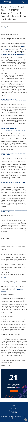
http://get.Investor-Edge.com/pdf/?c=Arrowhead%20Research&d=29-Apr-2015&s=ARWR (13, 129)
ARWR (22, 46)
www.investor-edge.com (15, 282)
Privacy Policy (11, 416)
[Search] (26, 2)
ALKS (13, 48)
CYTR (7, 49)
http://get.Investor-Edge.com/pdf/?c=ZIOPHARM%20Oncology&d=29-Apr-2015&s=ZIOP (13, 53)
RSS (14, 418)
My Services (13, 408)
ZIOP (23, 45)
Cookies (18, 418)
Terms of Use (4, 416)
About (14, 406)
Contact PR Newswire (14, 404)
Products (13, 405)
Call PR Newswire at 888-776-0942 (14, 412)
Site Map (10, 418)
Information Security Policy (20, 416)
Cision (16, 420)
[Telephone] (23, 2)
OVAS (25, 49)
